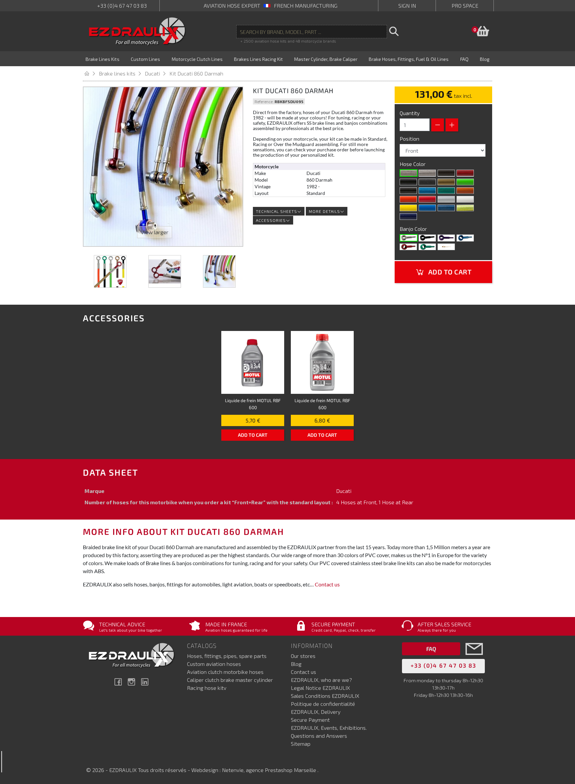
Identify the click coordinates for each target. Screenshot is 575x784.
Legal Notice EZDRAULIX (320, 688)
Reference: (264, 101)
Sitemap (300, 743)
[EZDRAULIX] (137, 31)
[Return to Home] (91, 73)
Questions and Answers (319, 735)
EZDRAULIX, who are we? (321, 680)
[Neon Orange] (465, 191)
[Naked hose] (408, 173)
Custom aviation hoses (214, 664)
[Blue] (465, 238)
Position (410, 138)
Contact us (327, 584)
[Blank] (408, 238)
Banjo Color (414, 229)
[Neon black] (408, 191)
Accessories (271, 220)
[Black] (408, 182)
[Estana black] (427, 182)
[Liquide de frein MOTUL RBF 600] (252, 362)
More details (324, 211)
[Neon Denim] (446, 208)
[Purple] (446, 238)
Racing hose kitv (206, 688)
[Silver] (446, 199)
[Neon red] (465, 173)
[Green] (427, 247)
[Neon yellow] (465, 208)
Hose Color (413, 164)
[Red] (427, 199)
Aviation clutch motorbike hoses (225, 672)
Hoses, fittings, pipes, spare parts (227, 656)
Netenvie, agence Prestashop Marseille (269, 770)
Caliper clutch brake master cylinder (230, 680)
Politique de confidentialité (323, 704)
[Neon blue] (427, 191)
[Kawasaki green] (465, 182)
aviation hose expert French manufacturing (270, 5)
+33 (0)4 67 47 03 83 (122, 5)
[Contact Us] (474, 659)
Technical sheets (276, 211)
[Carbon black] (446, 173)
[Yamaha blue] (427, 208)
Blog (296, 664)
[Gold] (446, 182)
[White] (465, 199)
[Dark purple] (408, 217)
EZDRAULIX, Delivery (315, 711)
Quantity (410, 113)
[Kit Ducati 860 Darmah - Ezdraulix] (110, 271)
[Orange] (408, 199)
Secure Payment (310, 719)
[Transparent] (427, 173)
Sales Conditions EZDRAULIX (325, 696)
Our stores (303, 656)
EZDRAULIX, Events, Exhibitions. (329, 727)
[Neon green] (446, 191)
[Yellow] (408, 208)
